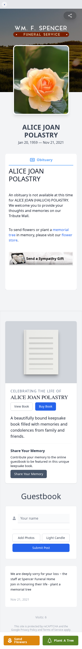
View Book (21, 406)
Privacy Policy (29, 630)
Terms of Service (53, 630)
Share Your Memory (28, 474)
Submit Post (41, 548)
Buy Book (45, 406)
